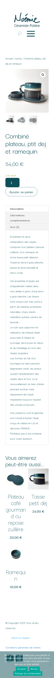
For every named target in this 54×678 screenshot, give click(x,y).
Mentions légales (20, 638)
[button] (43, 74)
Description (17, 209)
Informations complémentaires (20, 217)
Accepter (21, 669)
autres (18, 58)
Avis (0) (14, 227)
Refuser (34, 669)
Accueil (9, 58)
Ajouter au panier (21, 191)
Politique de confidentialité (28, 673)
